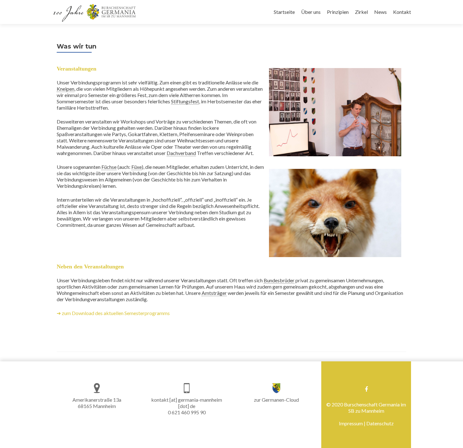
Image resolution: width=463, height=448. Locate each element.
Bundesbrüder (279, 280)
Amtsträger (214, 293)
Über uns (311, 12)
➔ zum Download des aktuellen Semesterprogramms (113, 313)
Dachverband (181, 153)
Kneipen (65, 89)
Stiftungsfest (185, 101)
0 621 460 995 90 (187, 412)
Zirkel (361, 12)
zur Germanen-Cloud (276, 400)
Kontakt (402, 12)
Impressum (351, 423)
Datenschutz (380, 423)
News (380, 12)
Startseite (284, 12)
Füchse (109, 167)
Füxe (136, 167)
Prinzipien (338, 12)
